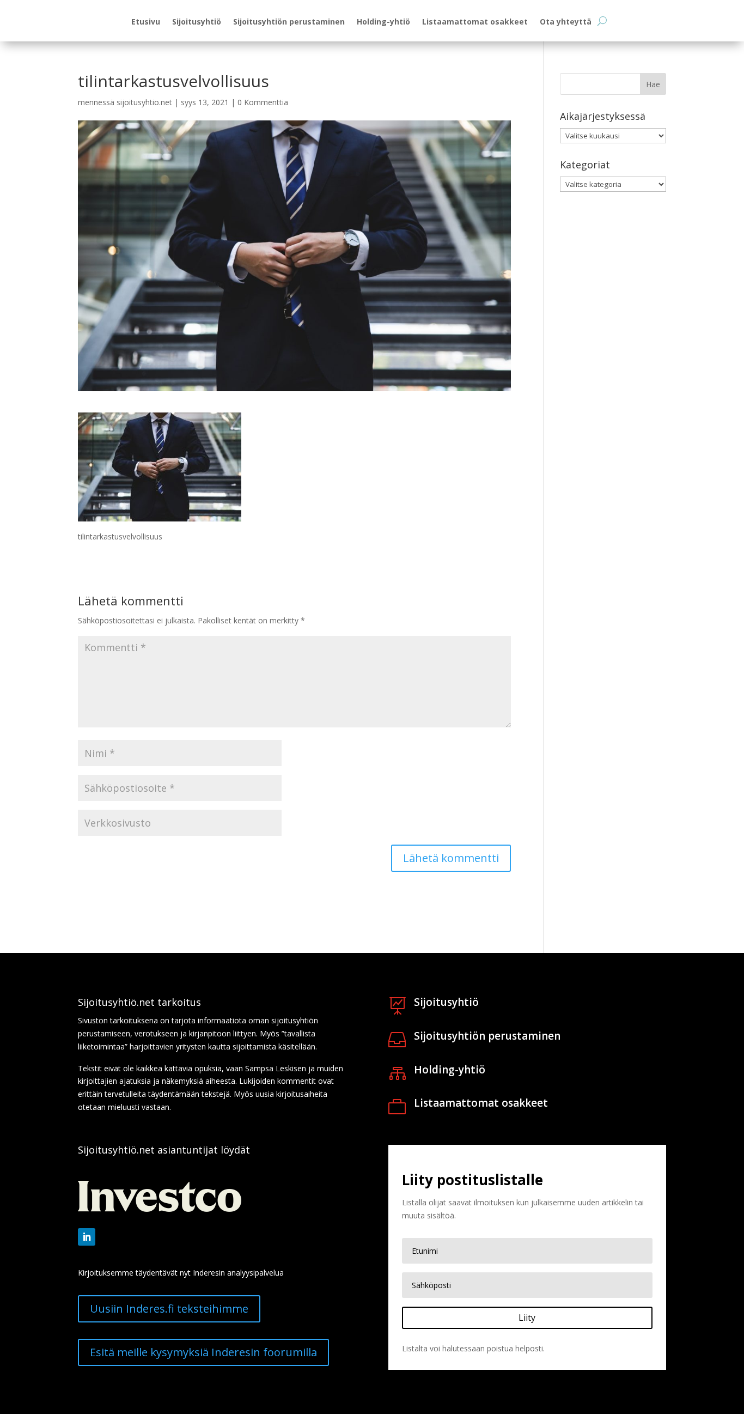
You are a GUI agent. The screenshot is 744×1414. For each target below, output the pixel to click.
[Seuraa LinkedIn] (86, 1237)
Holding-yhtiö (383, 22)
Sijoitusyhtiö (196, 22)
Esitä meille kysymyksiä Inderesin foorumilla (203, 1352)
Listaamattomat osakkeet (475, 22)
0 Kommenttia (262, 102)
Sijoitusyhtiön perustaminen (289, 22)
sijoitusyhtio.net (144, 102)
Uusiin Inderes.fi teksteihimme (169, 1308)
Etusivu (145, 22)
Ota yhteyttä (565, 22)
